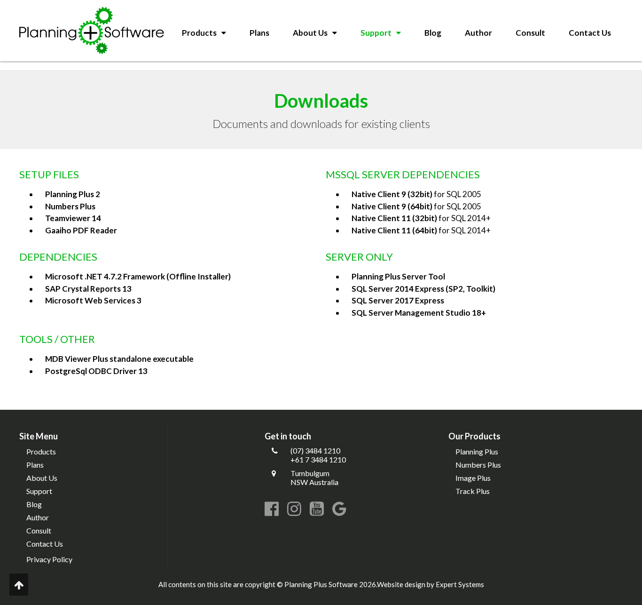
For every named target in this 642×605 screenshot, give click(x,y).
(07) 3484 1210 (315, 450)
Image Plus (473, 477)
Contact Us (590, 33)
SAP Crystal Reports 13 (88, 289)
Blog (432, 33)
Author (478, 33)
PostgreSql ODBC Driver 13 (96, 371)
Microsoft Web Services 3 (93, 300)
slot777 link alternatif (90, 65)
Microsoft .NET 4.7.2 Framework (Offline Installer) (138, 276)
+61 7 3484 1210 (318, 459)
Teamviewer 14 (73, 218)
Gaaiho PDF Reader (81, 230)
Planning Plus (476, 451)
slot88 (167, 65)
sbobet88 (141, 65)
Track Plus (472, 490)
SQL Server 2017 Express (398, 300)
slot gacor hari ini (27, 65)
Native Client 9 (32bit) (392, 194)
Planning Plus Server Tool (398, 276)
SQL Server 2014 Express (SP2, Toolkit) (423, 289)
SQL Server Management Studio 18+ (419, 313)
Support (375, 33)
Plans (259, 33)
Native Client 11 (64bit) (394, 230)
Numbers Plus (70, 206)
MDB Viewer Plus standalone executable (119, 359)
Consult (530, 33)
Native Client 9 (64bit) (392, 206)
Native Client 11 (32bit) (394, 218)
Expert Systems (460, 584)
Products (199, 33)
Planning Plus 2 (72, 194)
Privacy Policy (49, 559)
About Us (310, 33)
